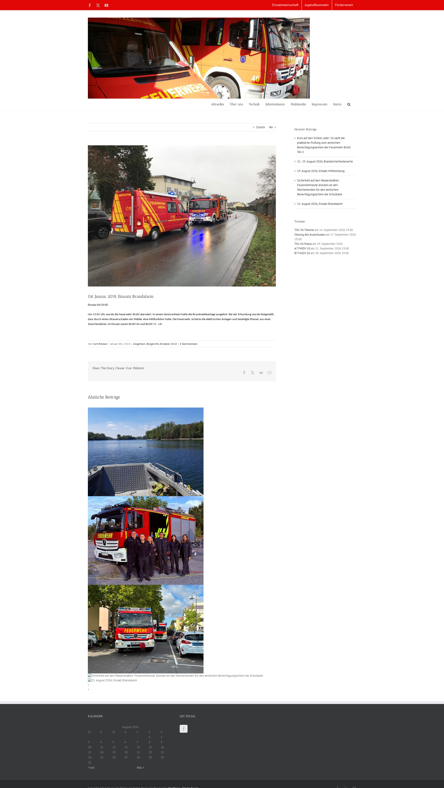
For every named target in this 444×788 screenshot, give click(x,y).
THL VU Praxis (303, 244)
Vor (271, 127)
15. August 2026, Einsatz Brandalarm (320, 204)
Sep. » (140, 767)
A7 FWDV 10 (302, 248)
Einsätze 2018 (168, 344)
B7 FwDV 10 (302, 253)
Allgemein (139, 344)
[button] (348, 104)
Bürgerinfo (153, 344)
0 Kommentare (188, 344)
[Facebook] (184, 729)
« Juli (91, 767)
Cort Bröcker (100, 344)
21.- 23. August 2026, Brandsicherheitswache (325, 161)
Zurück (260, 127)
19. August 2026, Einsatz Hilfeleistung (321, 171)
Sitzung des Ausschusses (309, 235)
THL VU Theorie (304, 230)
